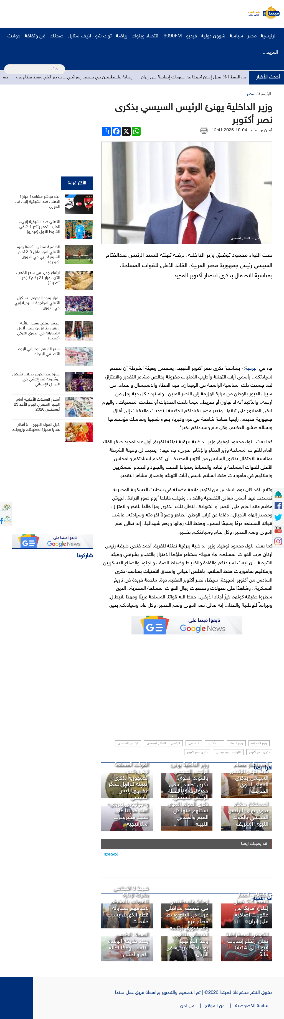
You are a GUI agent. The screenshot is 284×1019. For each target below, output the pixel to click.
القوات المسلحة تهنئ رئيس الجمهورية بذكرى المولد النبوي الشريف (131, 778)
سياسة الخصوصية (253, 1006)
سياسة (236, 36)
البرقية (251, 369)
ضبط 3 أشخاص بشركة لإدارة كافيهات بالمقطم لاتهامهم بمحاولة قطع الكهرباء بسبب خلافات (128, 905)
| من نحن (192, 1006)
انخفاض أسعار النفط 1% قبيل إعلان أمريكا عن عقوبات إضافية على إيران (251, 908)
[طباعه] (204, 130)
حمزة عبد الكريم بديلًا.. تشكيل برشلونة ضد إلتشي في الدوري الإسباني (36, 379)
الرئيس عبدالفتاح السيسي (163, 743)
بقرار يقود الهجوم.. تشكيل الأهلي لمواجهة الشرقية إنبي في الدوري (37, 303)
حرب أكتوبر (214, 743)
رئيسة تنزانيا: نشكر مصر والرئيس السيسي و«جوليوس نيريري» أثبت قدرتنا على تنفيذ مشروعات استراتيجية (128, 804)
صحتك (57, 36)
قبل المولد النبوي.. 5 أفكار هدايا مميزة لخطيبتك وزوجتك (36, 427)
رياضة (122, 36)
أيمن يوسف (261, 130)
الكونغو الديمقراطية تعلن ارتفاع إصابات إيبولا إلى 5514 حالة (247, 944)
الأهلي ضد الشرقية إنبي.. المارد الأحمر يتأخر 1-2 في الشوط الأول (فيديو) (39, 227)
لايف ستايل (79, 36)
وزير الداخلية (259, 743)
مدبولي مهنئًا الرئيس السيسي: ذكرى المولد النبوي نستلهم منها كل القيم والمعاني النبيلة (187, 808)
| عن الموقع (220, 1006)
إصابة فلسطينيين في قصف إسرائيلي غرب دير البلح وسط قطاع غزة (97, 77)
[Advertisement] (104, 12)
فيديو (191, 36)
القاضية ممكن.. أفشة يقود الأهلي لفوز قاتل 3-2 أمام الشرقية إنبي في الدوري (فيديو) (38, 255)
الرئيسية (269, 36)
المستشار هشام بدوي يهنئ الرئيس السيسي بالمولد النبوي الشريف (248, 814)
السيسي (193, 743)
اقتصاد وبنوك (145, 36)
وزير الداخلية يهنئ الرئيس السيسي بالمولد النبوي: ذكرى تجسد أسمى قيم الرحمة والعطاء (187, 778)
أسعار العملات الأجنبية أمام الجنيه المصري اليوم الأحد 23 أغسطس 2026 (37, 404)
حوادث (14, 36)
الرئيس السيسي (128, 743)
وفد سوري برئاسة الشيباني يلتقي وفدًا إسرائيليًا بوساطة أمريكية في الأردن (187, 941)
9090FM (173, 36)
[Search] (6, 65)
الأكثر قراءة (77, 183)
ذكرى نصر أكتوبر (259, 752)
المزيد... (270, 53)
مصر (252, 36)
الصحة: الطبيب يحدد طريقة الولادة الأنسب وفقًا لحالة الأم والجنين (128, 944)
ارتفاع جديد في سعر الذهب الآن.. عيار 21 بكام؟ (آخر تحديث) (38, 278)
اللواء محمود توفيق (228, 752)
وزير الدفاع (236, 743)
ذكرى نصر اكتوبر (197, 752)
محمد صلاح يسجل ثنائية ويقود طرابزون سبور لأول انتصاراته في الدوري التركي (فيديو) (38, 331)
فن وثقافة (35, 36)
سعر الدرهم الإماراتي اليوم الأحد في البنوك (39, 352)
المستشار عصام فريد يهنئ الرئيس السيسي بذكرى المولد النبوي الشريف (249, 778)
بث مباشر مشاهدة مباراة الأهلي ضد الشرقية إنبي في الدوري (37, 201)
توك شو (103, 36)
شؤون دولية (213, 36)
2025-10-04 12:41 (229, 130)
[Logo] (252, 12)
